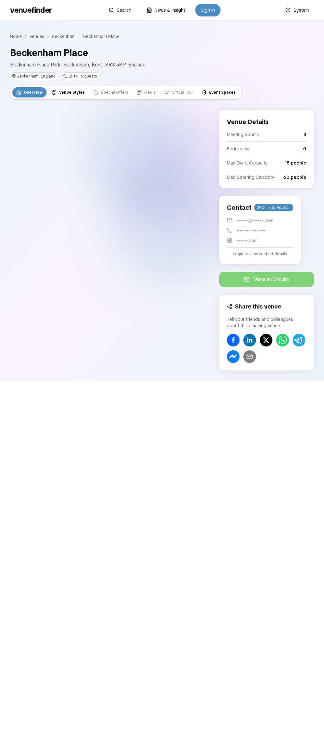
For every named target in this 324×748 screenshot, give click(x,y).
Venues (36, 36)
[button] (260, 230)
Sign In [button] (208, 10)
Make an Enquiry (271, 279)
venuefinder (31, 10)
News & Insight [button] (170, 10)
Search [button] (124, 10)
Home (16, 36)
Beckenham (64, 36)
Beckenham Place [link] (101, 36)
